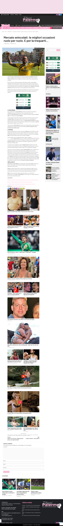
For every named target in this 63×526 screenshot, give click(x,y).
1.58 (18, 102)
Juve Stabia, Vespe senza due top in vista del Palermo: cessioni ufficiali (23, 493)
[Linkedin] (14, 188)
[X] (10, 188)
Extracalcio (35, 27)
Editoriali (23, 27)
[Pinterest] (16, 188)
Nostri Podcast (28, 27)
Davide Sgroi (10, 495)
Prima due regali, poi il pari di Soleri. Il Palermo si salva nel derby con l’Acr (21, 184)
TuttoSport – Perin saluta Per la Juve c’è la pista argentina (31, 505)
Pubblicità (16, 14)
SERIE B (15, 27)
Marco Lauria (10, 519)
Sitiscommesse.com (52, 69)
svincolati (28, 435)
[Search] (49, 28)
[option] (53, 82)
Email (4, 464)
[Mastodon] (18, 188)
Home (5, 27)
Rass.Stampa (45, 27)
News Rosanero (10, 27)
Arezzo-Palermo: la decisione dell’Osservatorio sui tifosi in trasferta (52, 87)
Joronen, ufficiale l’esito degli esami (55, 139)
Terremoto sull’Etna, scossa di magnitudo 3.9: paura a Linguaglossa (55, 169)
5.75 (23, 102)
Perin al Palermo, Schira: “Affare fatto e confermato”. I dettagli (8, 493)
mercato (13, 435)
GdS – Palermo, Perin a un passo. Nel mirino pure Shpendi (31, 515)
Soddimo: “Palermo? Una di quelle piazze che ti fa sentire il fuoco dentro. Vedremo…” (23, 179)
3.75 (20, 102)
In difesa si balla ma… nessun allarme (32, 438)
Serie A (18, 27)
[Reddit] (12, 188)
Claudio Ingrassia (6, 43)
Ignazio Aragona (10, 518)
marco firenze (10, 435)
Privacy (0, 521)
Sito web (4, 467)
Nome (4, 460)
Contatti (20, 14)
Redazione (12, 14)
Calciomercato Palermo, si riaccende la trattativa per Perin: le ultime (52, 131)
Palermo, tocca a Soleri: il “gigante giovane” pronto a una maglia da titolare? (15, 438)
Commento (5, 446)
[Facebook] (8, 188)
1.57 (48, 67)
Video (41, 27)
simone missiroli (23, 435)
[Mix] (20, 188)
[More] (24, 188)
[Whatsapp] (22, 188)
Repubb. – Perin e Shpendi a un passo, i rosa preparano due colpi (30, 25)
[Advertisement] (31, 7)
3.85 (50, 67)
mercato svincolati (18, 435)
